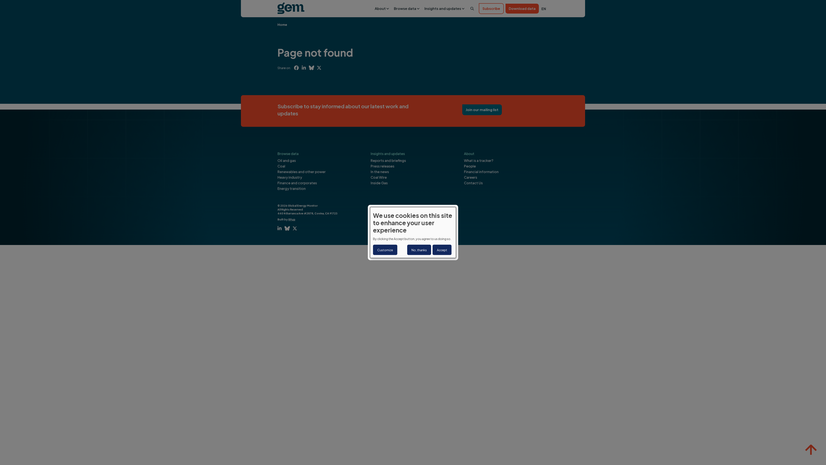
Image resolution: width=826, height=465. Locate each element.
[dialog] (413, 232)
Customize (385, 250)
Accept (442, 250)
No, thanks (419, 250)
